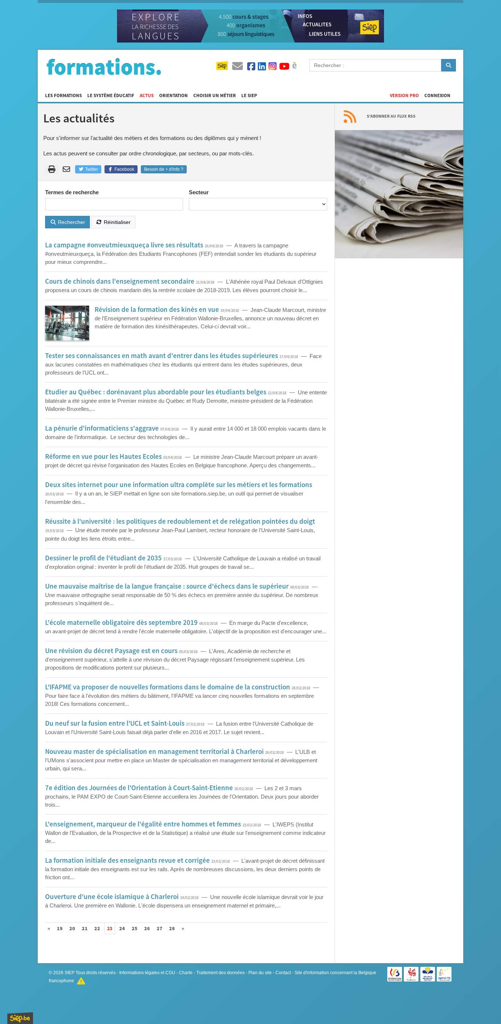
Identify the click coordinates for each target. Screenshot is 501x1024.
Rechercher (70, 222)
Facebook (123, 169)
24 (122, 928)
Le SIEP (249, 95)
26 (147, 928)
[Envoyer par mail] (67, 169)
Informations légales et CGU (147, 972)
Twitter (91, 169)
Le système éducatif (110, 95)
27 (159, 928)
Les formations (63, 95)
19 (60, 928)
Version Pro (404, 95)
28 (172, 928)
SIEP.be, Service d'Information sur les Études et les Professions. (20, 1018)
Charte (186, 972)
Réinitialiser (116, 222)
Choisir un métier (214, 95)
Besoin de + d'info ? (163, 169)
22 (97, 928)
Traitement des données (220, 972)
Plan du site (260, 972)
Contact (283, 972)
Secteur (199, 192)
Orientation (173, 95)
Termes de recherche (72, 192)
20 (72, 928)
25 (135, 928)
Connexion (437, 95)
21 (85, 928)
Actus (147, 95)
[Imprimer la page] (52, 169)
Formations (103, 66)
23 (109, 928)
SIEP (69, 972)
